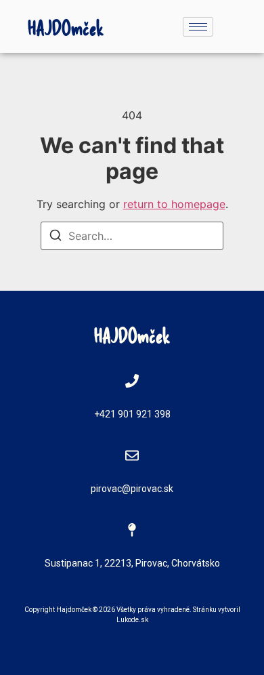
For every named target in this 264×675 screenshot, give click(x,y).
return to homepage (174, 204)
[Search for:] (132, 236)
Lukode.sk (132, 619)
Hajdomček (73, 609)
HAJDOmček (66, 27)
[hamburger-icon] (198, 27)
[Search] (55, 237)
